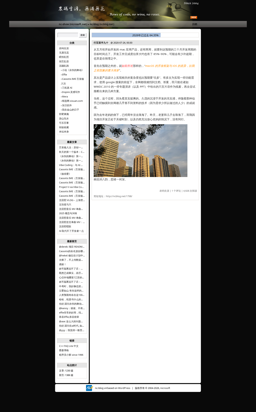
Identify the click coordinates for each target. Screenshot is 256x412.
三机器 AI (67, 87)
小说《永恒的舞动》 (73, 70)
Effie (64, 74)
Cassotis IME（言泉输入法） (74, 195)
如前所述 (127, 66)
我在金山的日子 (70, 109)
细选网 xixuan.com (72, 100)
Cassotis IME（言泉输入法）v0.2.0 (78, 178)
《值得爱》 (65, 173)
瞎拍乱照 (64, 57)
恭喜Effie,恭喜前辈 (69, 317)
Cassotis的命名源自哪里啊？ (74, 251)
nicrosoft (165, 388)
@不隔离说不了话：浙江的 (73, 268)
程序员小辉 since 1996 (71, 354)
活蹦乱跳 (64, 65)
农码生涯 (64, 48)
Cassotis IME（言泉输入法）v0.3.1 (78, 169)
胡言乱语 (64, 61)
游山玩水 (64, 118)
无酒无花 (64, 52)
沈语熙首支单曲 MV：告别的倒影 (77, 222)
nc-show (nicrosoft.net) (73, 24)
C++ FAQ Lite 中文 (69, 346)
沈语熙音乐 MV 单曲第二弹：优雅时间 (79, 217)
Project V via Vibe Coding (73, 187)
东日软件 (67, 105)
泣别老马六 (65, 204)
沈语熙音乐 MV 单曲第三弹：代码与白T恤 (81, 209)
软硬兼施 (64, 114)
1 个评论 (176, 190)
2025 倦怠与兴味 (68, 213)
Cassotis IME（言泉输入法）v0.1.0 (78, 182)
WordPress (124, 388)
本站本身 (64, 131)
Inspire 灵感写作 (71, 92)
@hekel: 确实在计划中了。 (73, 255)
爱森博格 (64, 350)
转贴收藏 (64, 127)
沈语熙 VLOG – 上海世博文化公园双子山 (81, 200)
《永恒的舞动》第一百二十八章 (76, 156)
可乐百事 (64, 122)
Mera (65, 96)
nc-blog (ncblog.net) (102, 24)
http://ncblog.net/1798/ (119, 196)
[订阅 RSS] (193, 18)
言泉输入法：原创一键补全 (73, 147)
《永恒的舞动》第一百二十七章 (76, 160)
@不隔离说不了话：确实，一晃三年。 (79, 281)
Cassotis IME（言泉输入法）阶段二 (78, 191)
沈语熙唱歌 (65, 226)
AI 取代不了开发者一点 (71, 231)
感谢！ (62, 264)
